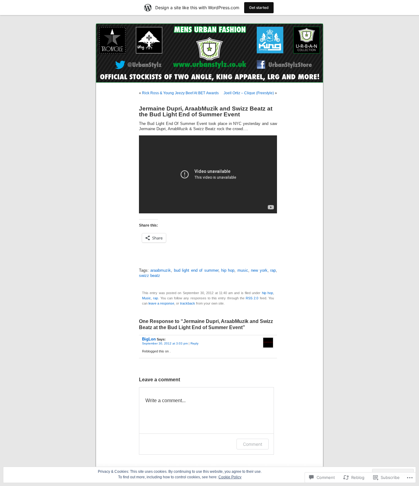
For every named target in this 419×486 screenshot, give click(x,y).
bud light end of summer (196, 270)
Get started (259, 7)
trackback (187, 303)
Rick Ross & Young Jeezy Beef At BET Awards (180, 93)
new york (259, 270)
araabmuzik (160, 270)
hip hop (227, 270)
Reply (194, 343)
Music (146, 298)
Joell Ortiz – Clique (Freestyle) (249, 93)
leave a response (161, 303)
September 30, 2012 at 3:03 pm (165, 343)
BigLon (149, 339)
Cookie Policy (229, 477)
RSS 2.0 (252, 298)
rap (273, 270)
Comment (252, 444)
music (242, 270)
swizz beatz (149, 276)
